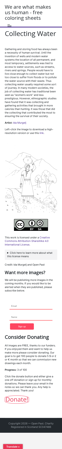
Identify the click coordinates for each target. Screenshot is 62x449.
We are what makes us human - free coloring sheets (28, 12)
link (42, 133)
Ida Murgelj (19, 122)
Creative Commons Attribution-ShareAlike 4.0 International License (27, 241)
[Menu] (9, 25)
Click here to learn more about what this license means (29, 254)
